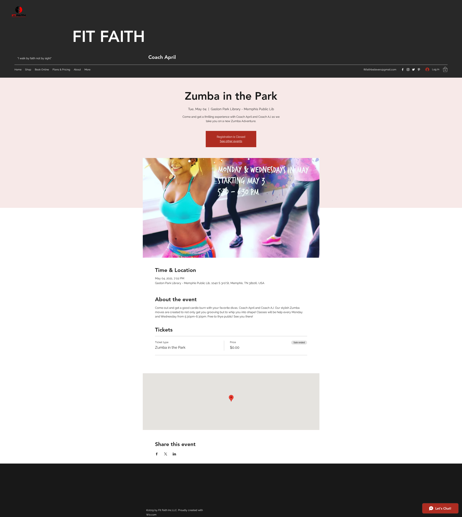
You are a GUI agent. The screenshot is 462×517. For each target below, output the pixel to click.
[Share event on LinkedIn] (174, 454)
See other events (231, 141)
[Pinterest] (419, 69)
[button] (445, 69)
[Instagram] (408, 69)
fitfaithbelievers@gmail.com (380, 69)
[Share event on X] (165, 454)
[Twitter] (413, 69)
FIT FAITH (108, 36)
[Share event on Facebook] (156, 454)
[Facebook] (402, 69)
